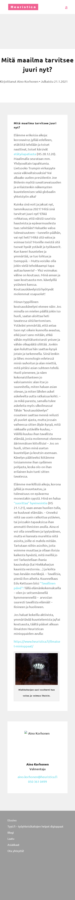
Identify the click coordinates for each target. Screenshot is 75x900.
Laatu (11, 838)
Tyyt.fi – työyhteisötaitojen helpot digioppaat (35, 826)
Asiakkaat (13, 844)
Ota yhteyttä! (16, 850)
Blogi (11, 832)
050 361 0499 (37, 781)
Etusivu (12, 820)
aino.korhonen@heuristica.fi (37, 777)
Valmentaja (37, 766)
